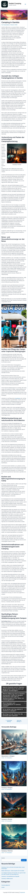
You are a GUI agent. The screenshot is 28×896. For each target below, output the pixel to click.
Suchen (3, 858)
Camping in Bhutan (6, 819)
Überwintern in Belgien (8, 756)
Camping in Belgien (6, 787)
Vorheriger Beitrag (9, 721)
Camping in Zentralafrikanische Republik (10, 876)
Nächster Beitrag (19, 721)
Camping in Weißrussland (7, 878)
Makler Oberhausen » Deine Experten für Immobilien (12, 870)
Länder (2, 757)
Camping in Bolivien (7, 851)
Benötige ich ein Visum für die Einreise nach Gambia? (13, 714)
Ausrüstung (17, 398)
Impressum (22, 892)
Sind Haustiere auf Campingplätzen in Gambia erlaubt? (12, 704)
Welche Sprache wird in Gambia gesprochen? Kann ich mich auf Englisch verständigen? (13, 688)
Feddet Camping (15, 3)
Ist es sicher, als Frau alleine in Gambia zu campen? (13, 710)
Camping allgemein (5, 885)
